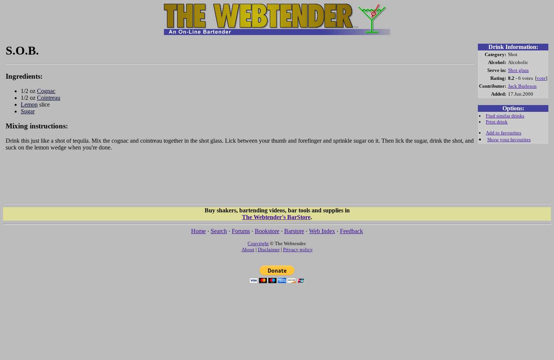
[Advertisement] (240, 181)
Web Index (322, 231)
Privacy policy (298, 249)
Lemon (29, 104)
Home (198, 231)
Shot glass (518, 70)
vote (541, 78)
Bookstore (267, 231)
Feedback (351, 231)
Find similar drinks (505, 116)
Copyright (258, 243)
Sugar (28, 111)
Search (219, 231)
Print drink (497, 122)
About (248, 249)
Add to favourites (503, 133)
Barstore (294, 231)
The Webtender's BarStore (276, 217)
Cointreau (48, 98)
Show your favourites (509, 139)
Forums (241, 231)
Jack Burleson (522, 86)
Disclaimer (269, 249)
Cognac (46, 91)
